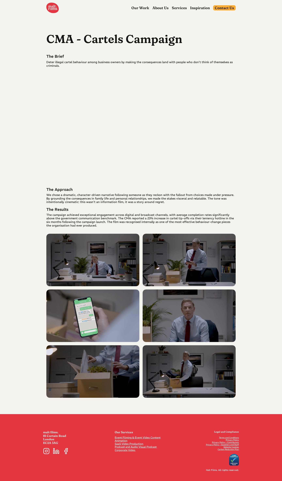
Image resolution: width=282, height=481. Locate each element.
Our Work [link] (140, 8)
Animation (121, 440)
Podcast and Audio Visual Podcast (136, 446)
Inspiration (200, 8)
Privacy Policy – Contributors (225, 442)
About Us (160, 8)
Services (179, 8)
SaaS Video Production (129, 443)
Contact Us (224, 8)
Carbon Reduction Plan (228, 449)
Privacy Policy (232, 440)
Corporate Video (125, 450)
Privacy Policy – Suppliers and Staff (222, 444)
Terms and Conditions (229, 437)
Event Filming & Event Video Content (138, 437)
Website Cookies (231, 447)
